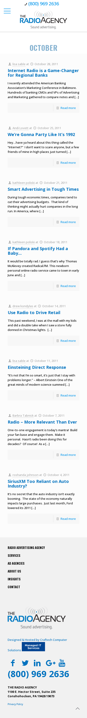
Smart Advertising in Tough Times (43, 189)
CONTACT (14, 587)
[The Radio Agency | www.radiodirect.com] (43, 19)
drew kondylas (23, 306)
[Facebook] (13, 663)
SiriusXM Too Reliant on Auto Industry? (38, 484)
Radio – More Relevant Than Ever (42, 422)
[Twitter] (25, 663)
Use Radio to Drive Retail (34, 312)
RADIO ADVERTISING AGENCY (26, 547)
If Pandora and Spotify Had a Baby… (38, 251)
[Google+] (49, 663)
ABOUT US (14, 571)
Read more (68, 108)
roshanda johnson (26, 475)
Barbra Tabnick (23, 415)
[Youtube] (62, 663)
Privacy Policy (15, 704)
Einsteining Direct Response (37, 367)
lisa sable (19, 64)
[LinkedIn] (37, 663)
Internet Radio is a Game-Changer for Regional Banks (43, 73)
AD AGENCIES (16, 563)
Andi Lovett (21, 128)
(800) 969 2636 (43, 3)
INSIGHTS (14, 579)
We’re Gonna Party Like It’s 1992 (41, 134)
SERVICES (14, 555)
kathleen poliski (24, 183)
